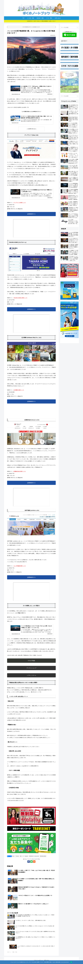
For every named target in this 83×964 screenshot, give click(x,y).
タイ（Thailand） (16, 856)
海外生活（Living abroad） (35, 856)
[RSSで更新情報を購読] (34, 861)
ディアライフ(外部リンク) (20, 202)
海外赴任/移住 (43, 856)
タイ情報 (9, 856)
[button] (77, 27)
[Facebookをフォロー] (28, 861)
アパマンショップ (31, 668)
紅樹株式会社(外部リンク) (20, 471)
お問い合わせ (46, 960)
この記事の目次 (30, 128)
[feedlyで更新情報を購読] (31, 861)
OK (71, 962)
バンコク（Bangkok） (25, 856)
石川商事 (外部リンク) (19, 390)
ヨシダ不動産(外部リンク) (20, 566)
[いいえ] (81, 962)
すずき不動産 (31, 660)
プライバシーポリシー (38, 960)
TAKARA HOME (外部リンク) (20, 297)
